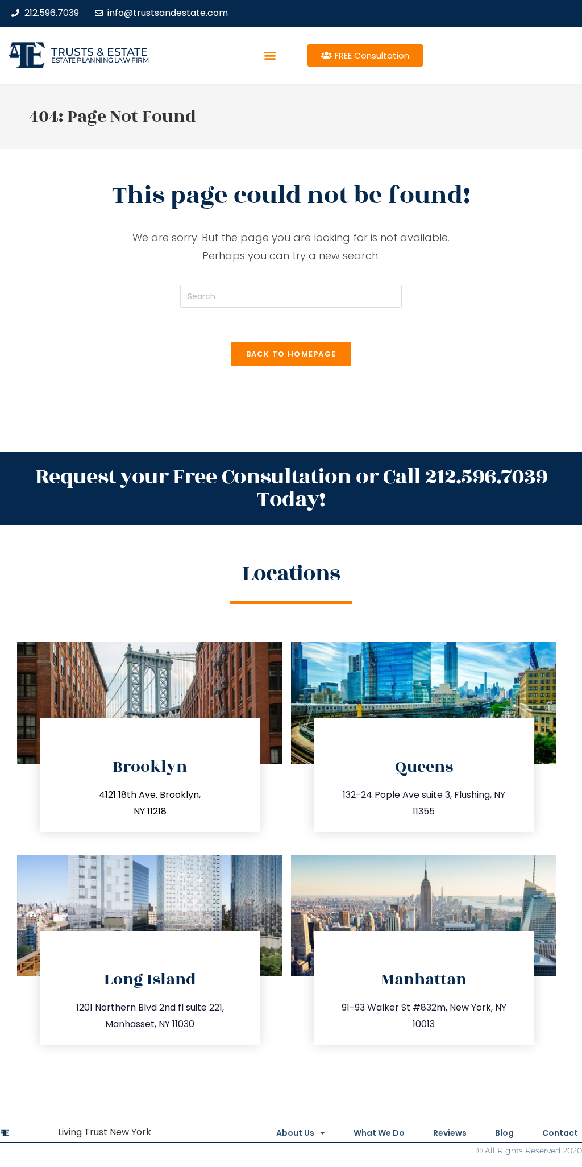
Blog (504, 1133)
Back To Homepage (291, 354)
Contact (560, 1133)
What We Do (379, 1133)
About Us (295, 1133)
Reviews (450, 1133)
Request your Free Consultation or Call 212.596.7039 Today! (291, 488)
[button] (270, 55)
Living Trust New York (104, 1132)
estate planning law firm (99, 60)
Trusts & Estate (99, 52)
